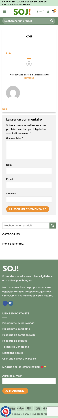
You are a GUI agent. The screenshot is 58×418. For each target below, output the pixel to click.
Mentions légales (12, 352)
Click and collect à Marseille (19, 358)
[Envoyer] (52, 21)
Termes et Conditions (15, 346)
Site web (11, 193)
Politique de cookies (14, 340)
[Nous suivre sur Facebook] (5, 303)
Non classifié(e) (11, 243)
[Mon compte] (48, 11)
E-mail (9, 179)
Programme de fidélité (16, 328)
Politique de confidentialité (19, 334)
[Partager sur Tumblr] (29, 63)
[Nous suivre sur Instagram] (10, 303)
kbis (8, 53)
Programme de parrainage (18, 323)
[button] (4, 11)
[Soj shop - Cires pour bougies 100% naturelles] (22, 11)
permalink (29, 78)
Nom (9, 164)
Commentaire (14, 138)
